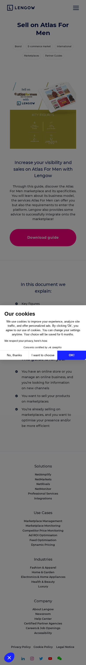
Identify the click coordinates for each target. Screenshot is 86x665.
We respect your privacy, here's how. (26, 340)
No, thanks (14, 355)
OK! (72, 355)
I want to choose (43, 355)
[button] (9, 657)
